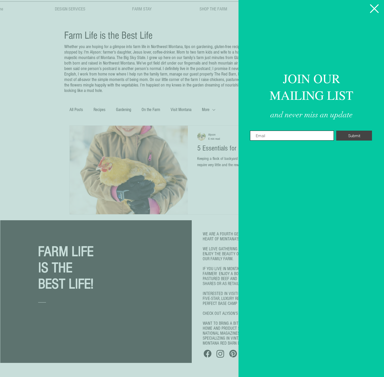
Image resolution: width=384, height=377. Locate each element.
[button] (374, 8)
